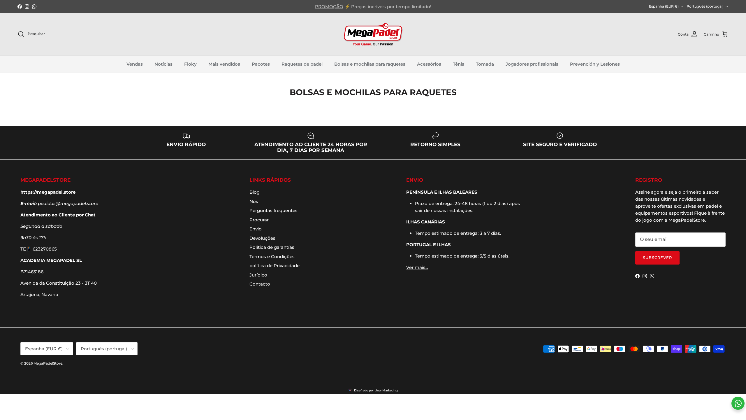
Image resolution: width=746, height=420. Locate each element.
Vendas (134, 64)
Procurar (259, 220)
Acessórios (429, 64)
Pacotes (261, 64)
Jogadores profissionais (532, 64)
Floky (190, 64)
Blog (254, 192)
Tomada (485, 64)
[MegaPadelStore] (373, 34)
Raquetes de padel (302, 64)
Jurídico (258, 275)
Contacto (259, 284)
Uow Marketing (386, 390)
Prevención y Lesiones (595, 64)
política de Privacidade (274, 265)
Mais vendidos (224, 64)
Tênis (458, 64)
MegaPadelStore (48, 363)
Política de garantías (271, 247)
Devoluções (262, 238)
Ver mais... (417, 267)
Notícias (163, 64)
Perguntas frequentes (273, 210)
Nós (253, 201)
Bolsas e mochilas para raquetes (369, 64)
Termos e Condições (272, 256)
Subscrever (657, 257)
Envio (255, 229)
